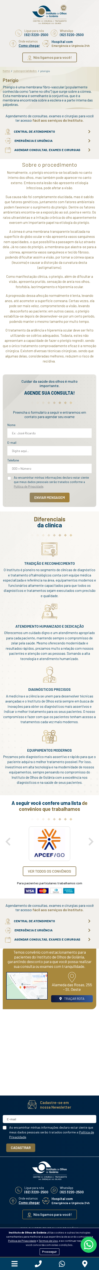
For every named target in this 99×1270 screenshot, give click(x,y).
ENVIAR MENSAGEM (49, 497)
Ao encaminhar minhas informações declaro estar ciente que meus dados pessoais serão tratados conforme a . (51, 482)
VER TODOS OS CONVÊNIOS (49, 871)
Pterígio (45, 71)
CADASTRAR (21, 1148)
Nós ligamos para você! (52, 57)
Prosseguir (49, 1251)
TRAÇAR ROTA (74, 998)
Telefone (13, 460)
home (6, 70)
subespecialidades (25, 70)
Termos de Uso (48, 1240)
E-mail (11, 442)
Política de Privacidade (22, 1240)
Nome (11, 425)
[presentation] (8, 841)
